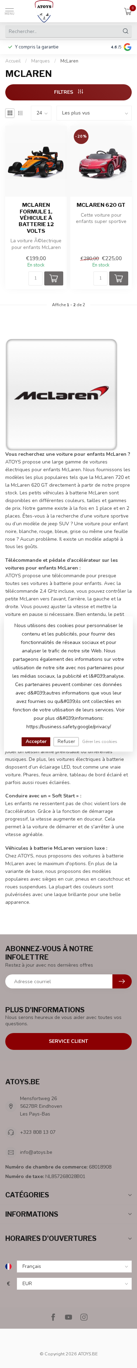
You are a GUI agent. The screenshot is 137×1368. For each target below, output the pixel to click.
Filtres (64, 92)
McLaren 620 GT (101, 205)
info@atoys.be (36, 1152)
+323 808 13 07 (38, 1132)
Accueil (13, 61)
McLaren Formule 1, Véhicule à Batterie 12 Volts (36, 218)
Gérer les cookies (99, 741)
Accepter (36, 741)
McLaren (69, 61)
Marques (40, 61)
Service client (68, 1041)
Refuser (66, 741)
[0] (128, 11)
